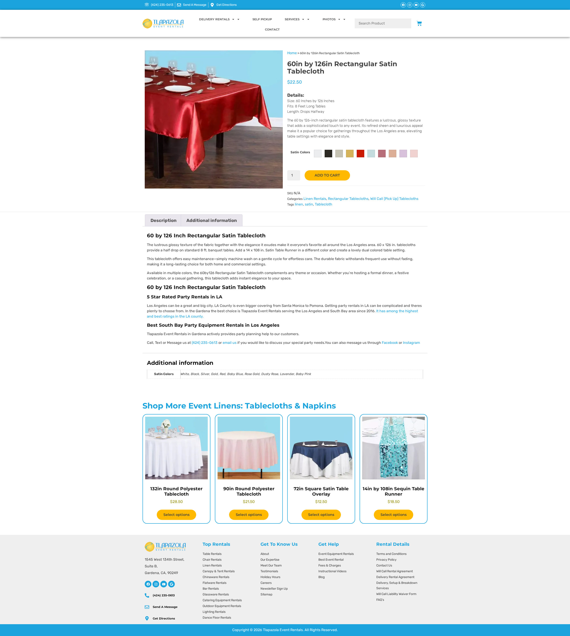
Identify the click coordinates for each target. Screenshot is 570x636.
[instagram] (156, 584)
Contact (272, 29)
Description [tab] (164, 220)
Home (292, 53)
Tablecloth (323, 204)
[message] (147, 607)
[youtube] (163, 584)
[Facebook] (403, 5)
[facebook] (148, 584)
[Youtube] (416, 5)
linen (299, 204)
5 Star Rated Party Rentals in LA (184, 297)
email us (229, 343)
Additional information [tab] (211, 220)
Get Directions (164, 618)
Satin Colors (300, 152)
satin (309, 204)
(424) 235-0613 (205, 343)
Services (292, 19)
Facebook (390, 343)
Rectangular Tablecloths (348, 199)
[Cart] (419, 23)
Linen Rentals (314, 199)
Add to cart (327, 175)
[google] (171, 584)
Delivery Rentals (214, 19)
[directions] (147, 618)
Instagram (411, 343)
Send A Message (165, 607)
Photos (329, 19)
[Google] (422, 5)
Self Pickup (262, 19)
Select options (176, 515)
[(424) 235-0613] (147, 595)
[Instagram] (409, 5)
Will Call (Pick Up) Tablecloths (394, 199)
